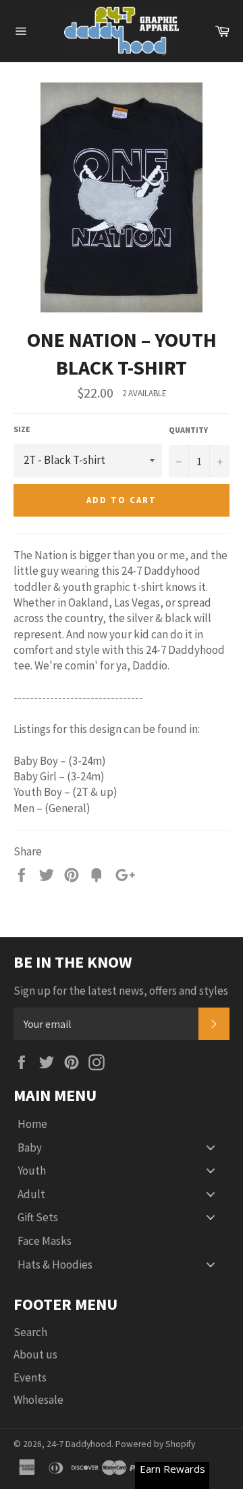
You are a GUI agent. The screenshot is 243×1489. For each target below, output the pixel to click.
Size (22, 429)
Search (30, 1332)
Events (30, 1377)
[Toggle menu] (210, 1147)
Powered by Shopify (155, 1444)
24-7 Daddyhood (79, 1444)
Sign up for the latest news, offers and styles (121, 990)
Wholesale (38, 1399)
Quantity (188, 430)
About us (35, 1354)
